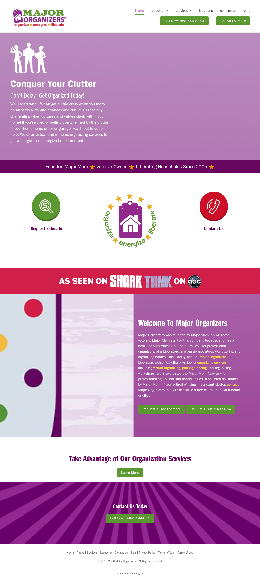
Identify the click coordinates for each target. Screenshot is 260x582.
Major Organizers (213, 357)
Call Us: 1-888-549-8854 (211, 409)
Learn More (130, 472)
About (80, 552)
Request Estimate (46, 228)
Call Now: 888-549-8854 (184, 21)
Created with (130, 573)
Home (139, 10)
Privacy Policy (147, 552)
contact (233, 384)
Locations (206, 10)
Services (92, 552)
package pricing (194, 368)
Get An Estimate (233, 21)
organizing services (211, 362)
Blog (247, 10)
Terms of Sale (166, 552)
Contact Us (228, 10)
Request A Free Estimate (162, 409)
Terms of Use (185, 552)
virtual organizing (166, 368)
